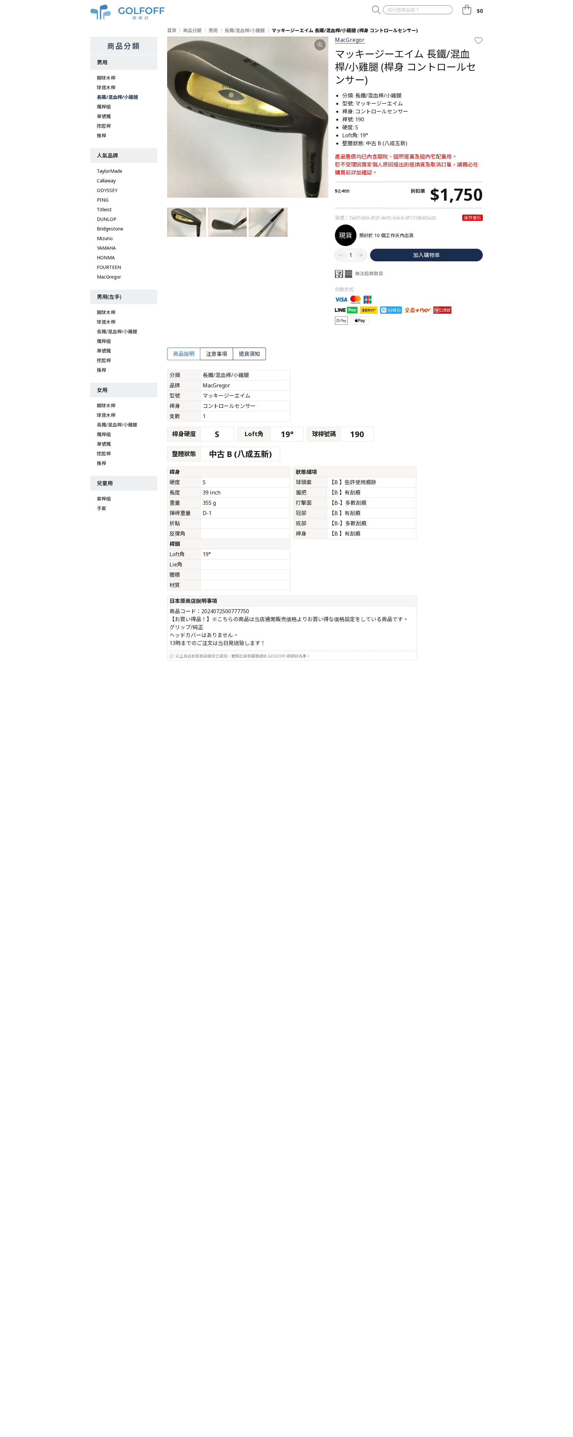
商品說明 (183, 354)
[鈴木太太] (127, 12)
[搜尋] (376, 10)
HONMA (106, 257)
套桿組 (104, 498)
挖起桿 (104, 126)
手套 (101, 508)
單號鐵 (104, 116)
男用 (102, 62)
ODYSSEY (107, 190)
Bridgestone (110, 229)
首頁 (171, 30)
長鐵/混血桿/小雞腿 (117, 97)
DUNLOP (106, 219)
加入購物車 (426, 255)
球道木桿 (106, 87)
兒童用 (105, 483)
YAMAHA (106, 248)
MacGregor (109, 277)
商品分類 (123, 46)
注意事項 (216, 354)
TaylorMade (109, 171)
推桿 (101, 135)
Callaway (106, 180)
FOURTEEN (109, 267)
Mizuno (105, 238)
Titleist (104, 209)
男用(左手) (109, 296)
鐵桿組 (104, 106)
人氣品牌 (107, 155)
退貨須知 (249, 354)
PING (102, 200)
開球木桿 (106, 78)
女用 (102, 390)
